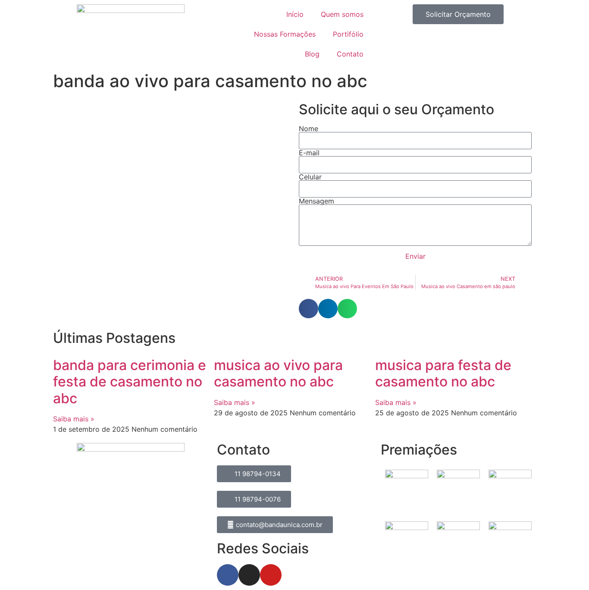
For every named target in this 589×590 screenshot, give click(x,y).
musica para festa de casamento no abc (443, 373)
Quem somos (342, 14)
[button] (308, 308)
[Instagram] (249, 575)
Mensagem (316, 201)
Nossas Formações (285, 34)
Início (295, 14)
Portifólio (348, 34)
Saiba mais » (73, 418)
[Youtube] (271, 575)
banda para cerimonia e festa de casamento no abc (129, 382)
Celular (310, 176)
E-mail (309, 152)
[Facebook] (227, 575)
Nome (308, 128)
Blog (312, 54)
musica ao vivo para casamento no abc (278, 373)
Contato (350, 54)
